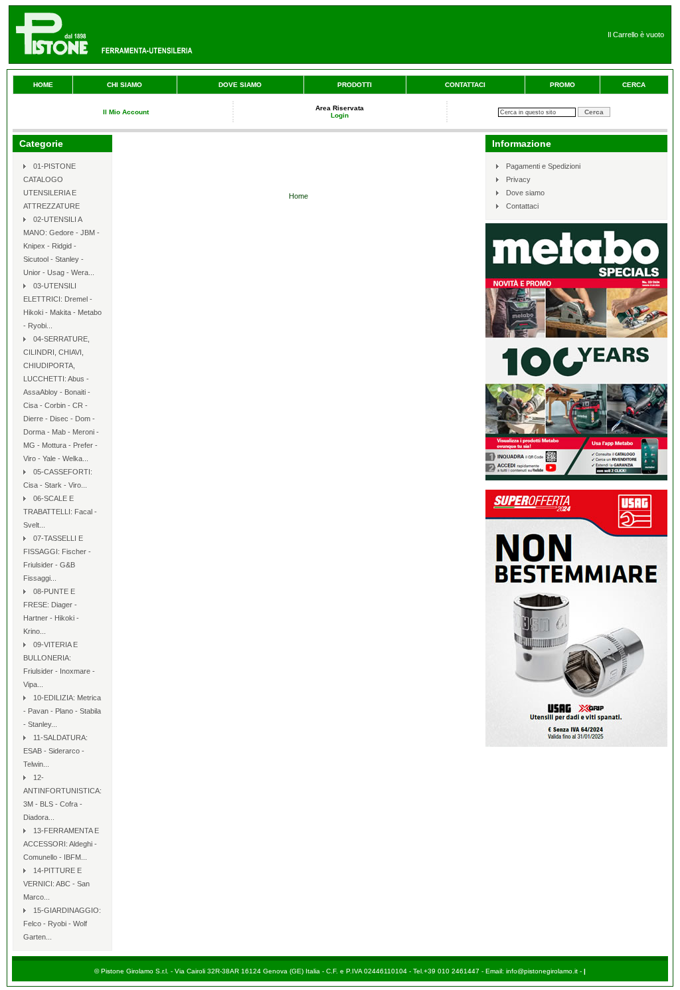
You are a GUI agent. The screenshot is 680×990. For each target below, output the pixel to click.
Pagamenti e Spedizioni (543, 166)
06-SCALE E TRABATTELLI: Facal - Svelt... (60, 511)
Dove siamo (240, 84)
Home (43, 84)
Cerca (633, 84)
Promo (562, 84)
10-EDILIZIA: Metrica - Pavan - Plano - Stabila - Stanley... (62, 711)
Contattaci (465, 84)
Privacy (518, 179)
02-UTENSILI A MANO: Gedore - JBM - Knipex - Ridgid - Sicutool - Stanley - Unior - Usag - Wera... (61, 245)
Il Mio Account (126, 112)
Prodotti (354, 84)
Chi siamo (124, 84)
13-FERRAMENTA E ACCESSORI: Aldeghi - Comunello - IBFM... (61, 844)
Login (340, 115)
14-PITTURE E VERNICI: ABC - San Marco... (56, 883)
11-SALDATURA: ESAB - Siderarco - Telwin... (55, 751)
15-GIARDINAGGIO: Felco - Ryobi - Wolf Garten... (62, 923)
